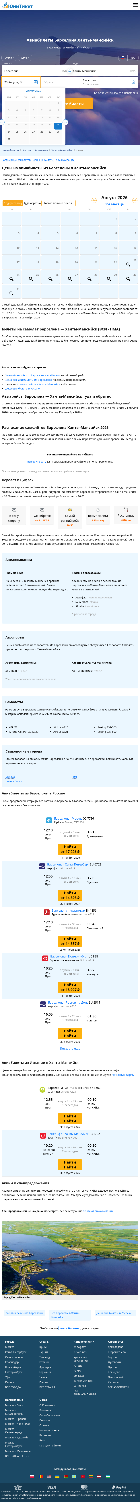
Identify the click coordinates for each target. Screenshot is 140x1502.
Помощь (44, 1420)
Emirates (79, 1375)
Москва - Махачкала (18, 1451)
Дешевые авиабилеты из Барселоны (28, 379)
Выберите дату (36, 461)
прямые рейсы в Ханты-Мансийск (38, 384)
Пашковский (116, 1377)
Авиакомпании (65, 160)
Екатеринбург (13, 1372)
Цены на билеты (43, 160)
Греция (43, 1382)
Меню (135, 5)
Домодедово (115, 1347)
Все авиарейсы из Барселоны (24, 1313)
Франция (45, 1367)
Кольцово (114, 1372)
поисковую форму (123, 1074)
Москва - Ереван (15, 1419)
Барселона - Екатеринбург (69, 956)
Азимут (78, 1370)
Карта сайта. (87, 1494)
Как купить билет (50, 1445)
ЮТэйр (78, 1365)
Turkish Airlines (83, 1380)
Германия (45, 1372)
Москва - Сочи (14, 1405)
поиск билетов (69, 1328)
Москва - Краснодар (17, 1423)
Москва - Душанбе (16, 1437)
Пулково (113, 1367)
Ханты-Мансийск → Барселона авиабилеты (32, 375)
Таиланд (44, 1357)
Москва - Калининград (13, 1430)
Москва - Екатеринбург (13, 1444)
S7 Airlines (80, 1352)
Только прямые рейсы (58, 203)
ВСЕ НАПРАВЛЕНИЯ (17, 1456)
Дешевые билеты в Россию (22, 388)
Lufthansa (80, 1385)
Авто (24, 57)
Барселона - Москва (68, 818)
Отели (8, 57)
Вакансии (45, 1435)
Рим (74, 776)
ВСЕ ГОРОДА (13, 1387)
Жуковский (114, 1362)
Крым (42, 1347)
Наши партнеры (49, 1430)
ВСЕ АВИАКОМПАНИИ (85, 1392)
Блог (42, 1440)
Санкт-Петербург (15, 1352)
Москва (10, 776)
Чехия (43, 1377)
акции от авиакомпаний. (98, 1211)
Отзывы (44, 1425)
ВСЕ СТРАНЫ (47, 1387)
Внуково (113, 1357)
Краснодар (12, 1362)
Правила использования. (68, 1494)
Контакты (45, 1410)
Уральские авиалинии (81, 1358)
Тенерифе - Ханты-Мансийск (68, 1134)
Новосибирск (13, 781)
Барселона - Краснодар (69, 910)
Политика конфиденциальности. (39, 1494)
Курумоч (113, 1382)
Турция (43, 1352)
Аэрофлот (80, 1347)
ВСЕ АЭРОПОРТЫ (118, 1387)
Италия (44, 1362)
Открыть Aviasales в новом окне (118, 93)
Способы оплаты (49, 1415)
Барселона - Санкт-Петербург (68, 864)
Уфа (7, 1377)
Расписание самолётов (16, 160)
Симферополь (14, 1357)
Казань (9, 1382)
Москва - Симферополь (14, 1411)
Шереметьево (117, 1352)
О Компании (47, 1405)
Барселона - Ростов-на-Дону (68, 1002)
